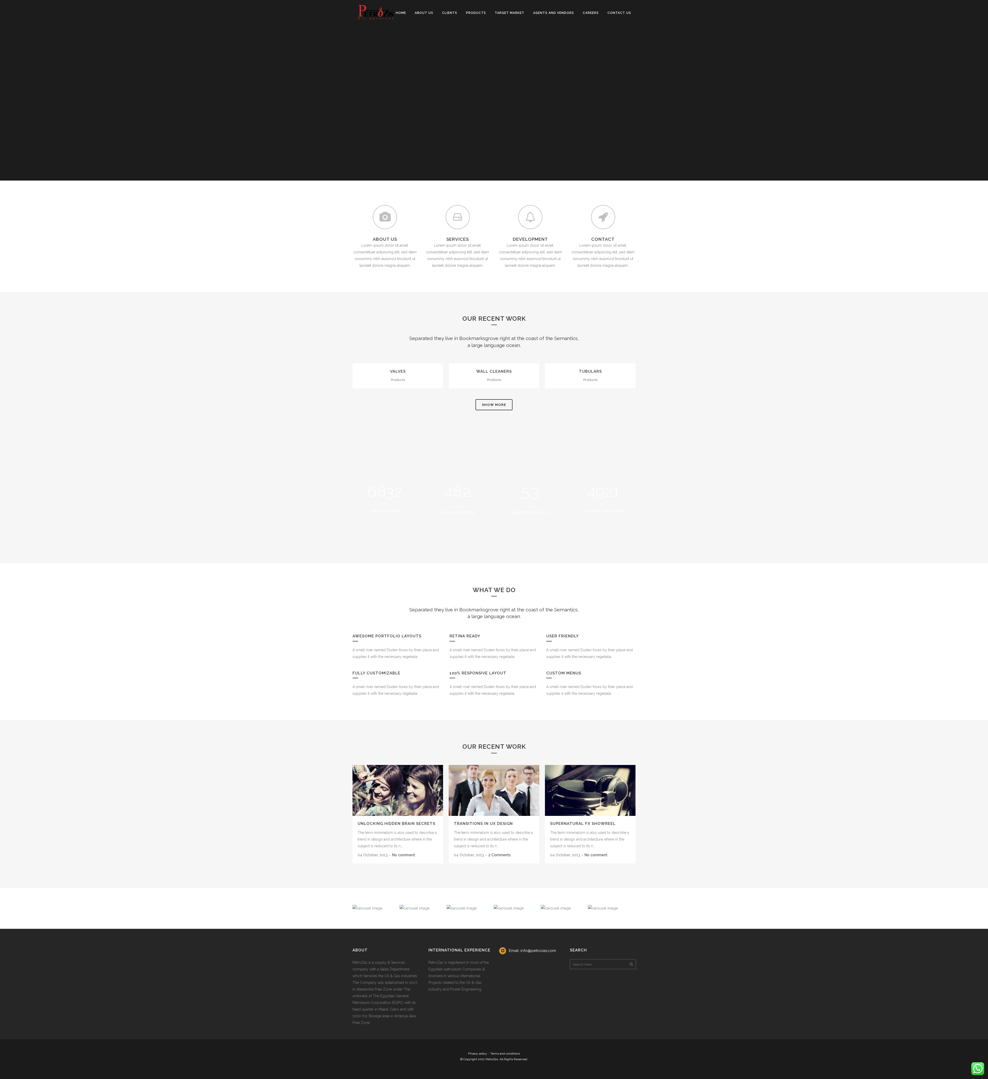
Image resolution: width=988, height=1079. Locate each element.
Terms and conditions (505, 1053)
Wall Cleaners (494, 371)
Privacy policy (477, 1053)
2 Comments (499, 855)
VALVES (398, 371)
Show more (494, 405)
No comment (403, 855)
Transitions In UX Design (483, 823)
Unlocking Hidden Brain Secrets (396, 823)
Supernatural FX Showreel (583, 823)
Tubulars (590, 371)
